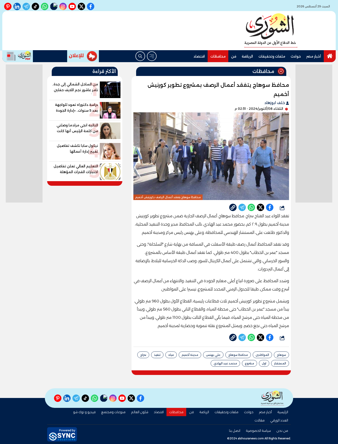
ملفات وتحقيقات (271, 56)
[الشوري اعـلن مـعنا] (83, 56)
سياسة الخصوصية (258, 431)
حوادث (296, 56)
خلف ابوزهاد (275, 103)
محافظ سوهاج (238, 355)
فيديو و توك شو (84, 412)
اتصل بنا (234, 431)
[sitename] (272, 398)
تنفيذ (157, 355)
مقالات (260, 420)
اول (264, 363)
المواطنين (262, 355)
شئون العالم (139, 412)
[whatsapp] (233, 207)
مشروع (249, 363)
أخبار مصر (313, 56)
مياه (171, 355)
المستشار (280, 363)
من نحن (282, 431)
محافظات (218, 56)
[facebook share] (269, 207)
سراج (143, 355)
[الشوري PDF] (17, 56)
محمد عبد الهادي (225, 363)
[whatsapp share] (251, 207)
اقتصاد (199, 56)
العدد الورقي (279, 420)
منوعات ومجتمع (113, 412)
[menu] (152, 56)
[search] (140, 56)
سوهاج (281, 355)
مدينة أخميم (190, 355)
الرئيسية (282, 412)
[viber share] (242, 207)
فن (233, 56)
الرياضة (247, 56)
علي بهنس (213, 355)
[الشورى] (270, 30)
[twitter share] (260, 207)
